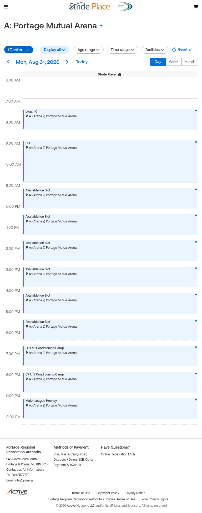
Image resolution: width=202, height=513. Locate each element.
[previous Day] (8, 62)
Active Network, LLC (81, 505)
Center (15, 49)
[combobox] (55, 25)
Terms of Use (126, 499)
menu (6, 6)
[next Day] (67, 62)
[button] (181, 49)
